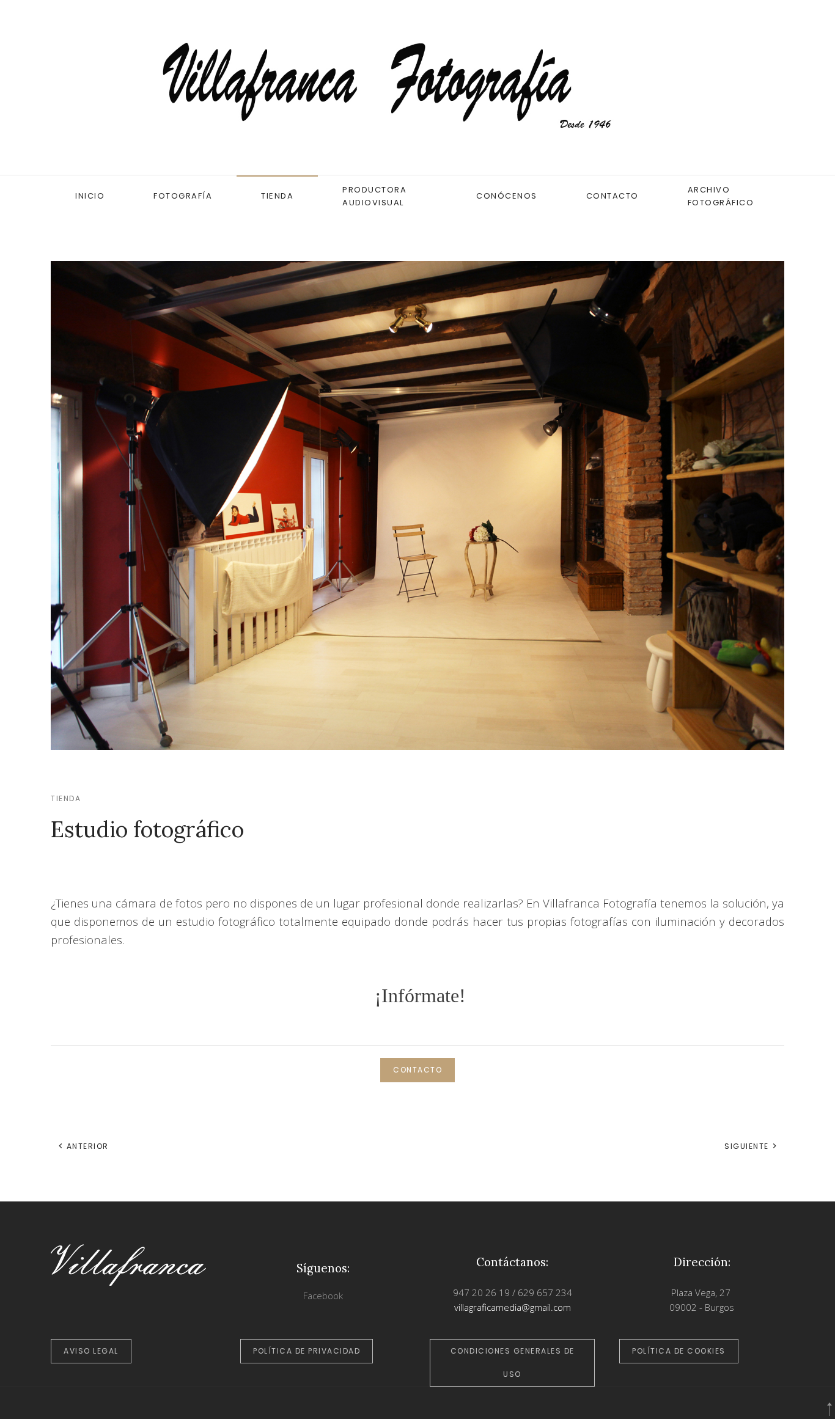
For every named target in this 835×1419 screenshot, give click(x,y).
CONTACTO (417, 1070)
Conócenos (506, 196)
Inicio (90, 196)
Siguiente (747, 1146)
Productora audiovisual (374, 196)
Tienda (277, 196)
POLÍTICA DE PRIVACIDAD (306, 1351)
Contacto (612, 196)
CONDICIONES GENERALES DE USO (513, 1362)
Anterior (86, 1146)
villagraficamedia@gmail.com (512, 1307)
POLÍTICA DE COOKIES (679, 1351)
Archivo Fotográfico (721, 196)
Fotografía (182, 196)
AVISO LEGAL (91, 1351)
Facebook (323, 1295)
